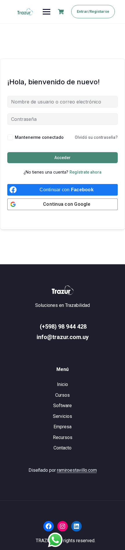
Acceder (62, 157)
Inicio (62, 384)
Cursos (62, 395)
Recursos (62, 437)
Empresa (62, 426)
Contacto (62, 448)
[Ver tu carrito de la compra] (61, 11)
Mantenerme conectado (39, 137)
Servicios (62, 416)
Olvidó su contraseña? (96, 137)
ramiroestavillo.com (77, 470)
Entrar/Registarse (93, 11)
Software (62, 405)
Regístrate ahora (85, 172)
